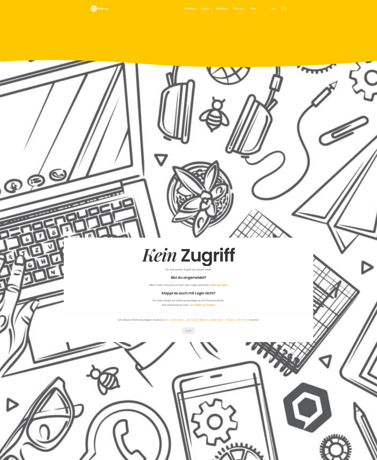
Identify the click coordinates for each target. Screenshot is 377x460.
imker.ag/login (219, 285)
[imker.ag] (99, 9)
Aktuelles (190, 8)
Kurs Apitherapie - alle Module (182, 319)
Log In (273, 9)
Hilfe (253, 8)
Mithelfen (221, 8)
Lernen (205, 8)
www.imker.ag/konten (202, 305)
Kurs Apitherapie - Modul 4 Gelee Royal (226, 319)
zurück (188, 330)
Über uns (239, 8)
